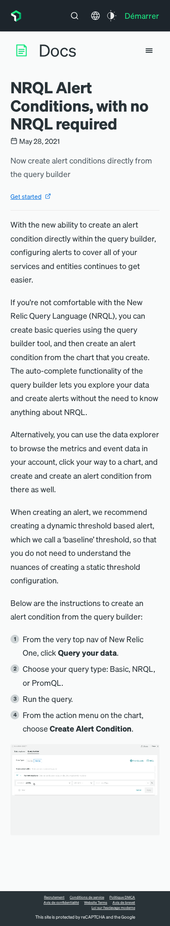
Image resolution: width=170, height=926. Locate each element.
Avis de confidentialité (61, 902)
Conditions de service (87, 897)
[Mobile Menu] (149, 50)
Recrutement (54, 897)
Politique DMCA (122, 897)
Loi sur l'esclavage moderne (113, 908)
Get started (25, 196)
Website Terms (95, 902)
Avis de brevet (123, 902)
